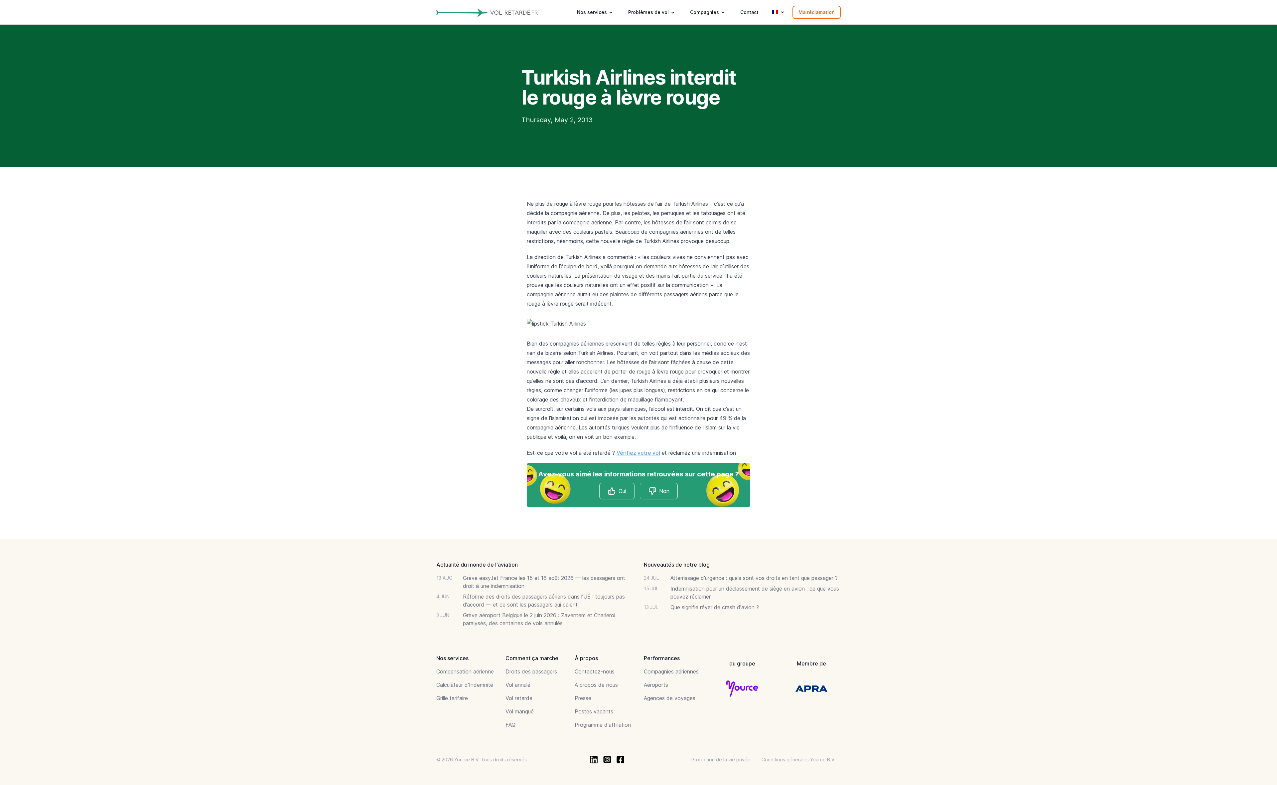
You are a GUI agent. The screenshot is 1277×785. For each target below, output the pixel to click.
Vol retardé (518, 698)
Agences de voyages (669, 698)
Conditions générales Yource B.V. (798, 759)
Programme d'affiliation (603, 724)
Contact (749, 12)
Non (664, 491)
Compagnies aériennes (671, 671)
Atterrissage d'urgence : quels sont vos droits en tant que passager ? (754, 578)
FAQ (510, 724)
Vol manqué (519, 711)
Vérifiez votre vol (638, 452)
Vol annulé (517, 684)
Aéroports (656, 684)
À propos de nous (596, 684)
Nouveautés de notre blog (677, 564)
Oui (622, 491)
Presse (583, 698)
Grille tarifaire (452, 698)
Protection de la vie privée (721, 759)
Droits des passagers (531, 671)
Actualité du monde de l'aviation (477, 564)
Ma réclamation (816, 12)
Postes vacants (594, 711)
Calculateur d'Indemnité (464, 684)
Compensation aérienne (465, 671)
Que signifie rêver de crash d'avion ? (714, 607)
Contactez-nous (595, 671)
